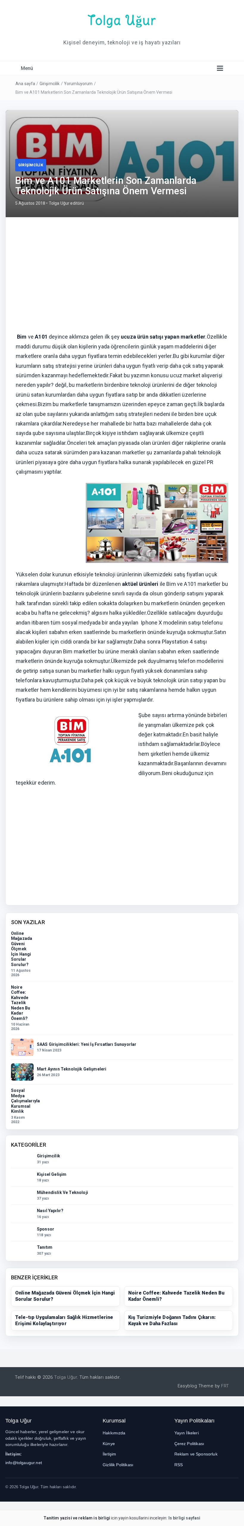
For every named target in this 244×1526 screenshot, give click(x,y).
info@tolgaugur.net (23, 1462)
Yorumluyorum (78, 83)
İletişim (109, 1454)
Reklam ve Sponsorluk (196, 1454)
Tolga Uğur (122, 20)
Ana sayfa (25, 83)
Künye (109, 1443)
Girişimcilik (50, 83)
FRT (225, 1386)
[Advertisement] (122, 271)
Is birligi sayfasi (184, 1518)
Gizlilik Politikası (118, 1464)
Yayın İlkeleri (186, 1432)
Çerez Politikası (189, 1443)
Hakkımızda (114, 1432)
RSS (178, 1464)
